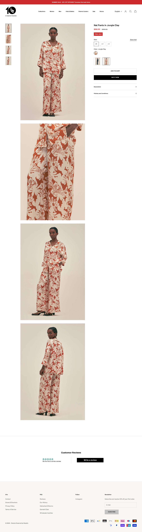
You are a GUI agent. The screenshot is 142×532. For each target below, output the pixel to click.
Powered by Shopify (22, 523)
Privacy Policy (9, 506)
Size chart (133, 40)
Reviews (42, 499)
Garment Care (44, 509)
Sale (94, 11)
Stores (102, 11)
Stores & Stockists (11, 502)
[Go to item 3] (8, 49)
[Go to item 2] (8, 39)
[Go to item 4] (8, 60)
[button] (118, 11)
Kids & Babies (70, 11)
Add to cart (115, 71)
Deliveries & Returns (46, 506)
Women (52, 11)
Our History (43, 502)
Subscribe (111, 512)
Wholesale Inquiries (46, 513)
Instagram (78, 499)
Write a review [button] (90, 460)
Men (60, 11)
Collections (41, 11)
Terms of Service (10, 509)
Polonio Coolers (83, 11)
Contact (8, 499)
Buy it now (115, 77)
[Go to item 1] (8, 28)
